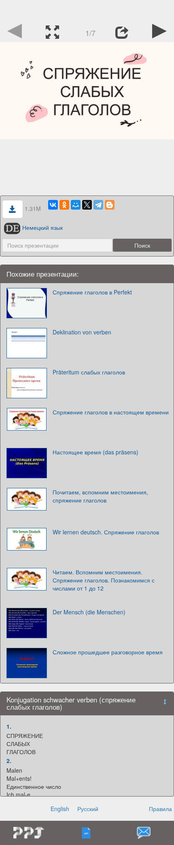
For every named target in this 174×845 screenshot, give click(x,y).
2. (8, 761)
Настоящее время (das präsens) (95, 452)
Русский (87, 809)
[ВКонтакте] (53, 205)
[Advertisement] (87, 10)
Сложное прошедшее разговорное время (108, 652)
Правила (160, 809)
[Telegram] (98, 205)
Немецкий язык (42, 227)
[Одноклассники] (64, 205)
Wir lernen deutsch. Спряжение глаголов (106, 532)
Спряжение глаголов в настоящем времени (111, 412)
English (60, 809)
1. (8, 726)
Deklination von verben (82, 332)
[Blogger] (110, 205)
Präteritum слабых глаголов (89, 372)
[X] (87, 205)
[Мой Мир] (76, 205)
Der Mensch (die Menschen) (89, 612)
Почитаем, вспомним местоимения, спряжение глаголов (100, 496)
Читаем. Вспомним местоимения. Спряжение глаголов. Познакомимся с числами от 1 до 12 (104, 580)
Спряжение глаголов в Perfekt (92, 292)
